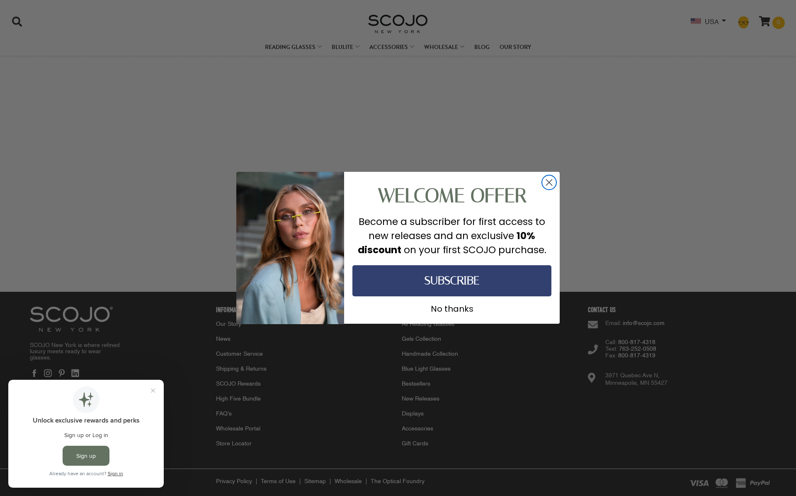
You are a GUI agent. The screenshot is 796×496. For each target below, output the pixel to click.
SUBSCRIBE (452, 281)
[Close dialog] (549, 182)
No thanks (452, 308)
